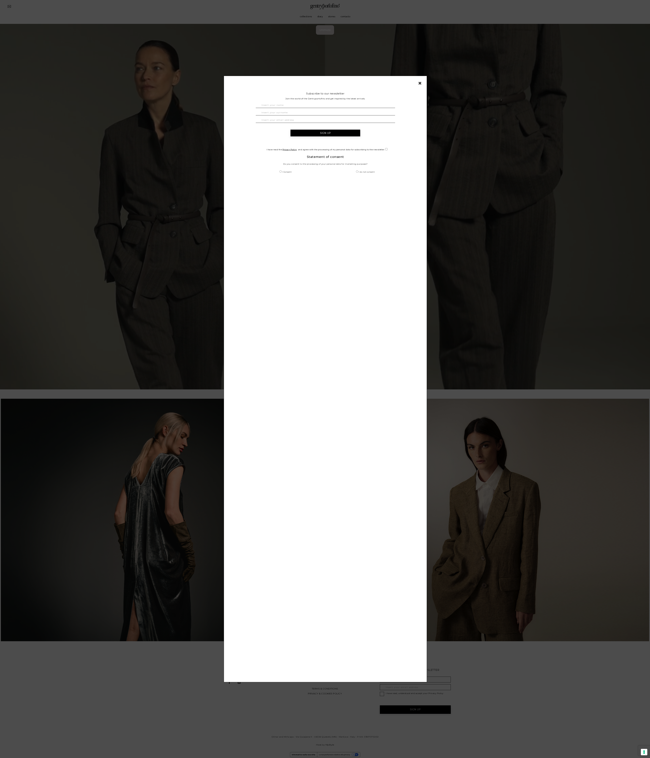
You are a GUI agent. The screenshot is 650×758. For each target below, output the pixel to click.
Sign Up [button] (325, 133)
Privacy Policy (290, 149)
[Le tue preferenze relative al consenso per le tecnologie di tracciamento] (644, 752)
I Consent (286, 172)
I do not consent (366, 172)
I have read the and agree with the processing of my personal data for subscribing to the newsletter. (326, 149)
